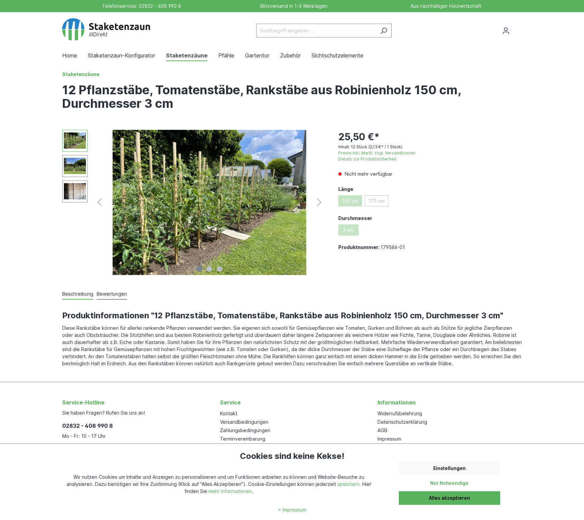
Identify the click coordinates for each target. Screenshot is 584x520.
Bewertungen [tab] (112, 294)
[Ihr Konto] (506, 30)
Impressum (389, 439)
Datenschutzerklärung (402, 422)
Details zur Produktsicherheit (367, 159)
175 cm (376, 201)
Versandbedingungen (244, 422)
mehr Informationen (230, 491)
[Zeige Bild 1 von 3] (199, 269)
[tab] (77, 294)
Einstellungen (449, 468)
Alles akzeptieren (449, 498)
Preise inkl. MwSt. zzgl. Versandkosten (376, 152)
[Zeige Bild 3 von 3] (219, 269)
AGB (382, 430)
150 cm (350, 201)
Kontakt (228, 413)
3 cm (348, 230)
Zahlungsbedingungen (245, 430)
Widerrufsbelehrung (400, 413)
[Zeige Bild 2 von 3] (209, 269)
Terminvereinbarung (242, 439)
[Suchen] (384, 31)
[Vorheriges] (99, 202)
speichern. (349, 484)
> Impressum (292, 510)
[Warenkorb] (518, 28)
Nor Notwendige (449, 483)
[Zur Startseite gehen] (106, 29)
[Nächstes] (319, 202)
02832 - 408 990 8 (87, 425)
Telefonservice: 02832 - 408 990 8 (140, 6)
